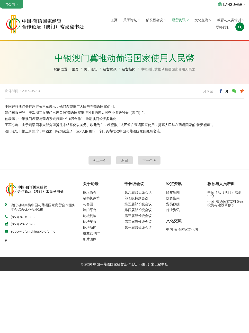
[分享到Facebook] (220, 91)
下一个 (148, 160)
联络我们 (223, 26)
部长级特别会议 (136, 198)
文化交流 (202, 19)
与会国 (88, 203)
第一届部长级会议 (138, 227)
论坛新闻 (90, 227)
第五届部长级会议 (138, 203)
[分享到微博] (241, 91)
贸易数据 (173, 203)
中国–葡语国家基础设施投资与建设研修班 (225, 203)
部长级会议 (155, 19)
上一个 (101, 160)
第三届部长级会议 (138, 215)
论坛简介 (90, 192)
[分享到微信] (234, 91)
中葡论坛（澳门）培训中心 (224, 194)
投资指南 (173, 198)
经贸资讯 (179, 19)
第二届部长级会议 (138, 221)
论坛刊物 (90, 215)
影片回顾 (90, 238)
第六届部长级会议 (138, 192)
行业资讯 (173, 209)
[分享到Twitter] (227, 91)
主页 (114, 19)
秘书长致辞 (91, 198)
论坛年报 (90, 221)
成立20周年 (91, 233)
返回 (124, 160)
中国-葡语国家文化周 (182, 229)
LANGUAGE (232, 4)
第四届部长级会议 (138, 209)
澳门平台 (90, 209)
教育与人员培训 (229, 19)
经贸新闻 (128, 69)
